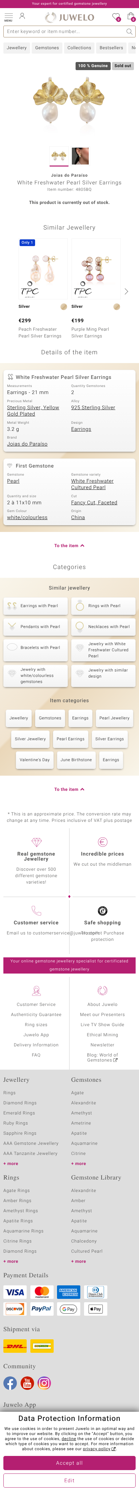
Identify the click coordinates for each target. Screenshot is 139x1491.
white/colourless (27, 517)
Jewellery (17, 48)
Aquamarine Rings (23, 1231)
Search (129, 31)
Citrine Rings (17, 1241)
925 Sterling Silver (93, 408)
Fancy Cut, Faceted (94, 503)
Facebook (10, 1383)
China (78, 517)
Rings (9, 1093)
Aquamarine (84, 1143)
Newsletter (103, 1045)
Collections (79, 48)
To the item (66, 546)
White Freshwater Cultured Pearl (92, 485)
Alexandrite (83, 1103)
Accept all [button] (69, 1463)
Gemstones (47, 48)
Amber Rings (17, 1201)
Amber (78, 1201)
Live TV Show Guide (102, 1025)
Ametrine (81, 1123)
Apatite (79, 1133)
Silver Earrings (109, 739)
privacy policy (97, 1449)
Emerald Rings (19, 1113)
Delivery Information (36, 1045)
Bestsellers (111, 48)
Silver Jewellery (30, 739)
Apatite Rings (18, 1221)
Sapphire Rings (20, 1133)
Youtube (27, 1383)
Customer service (36, 923)
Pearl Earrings (71, 739)
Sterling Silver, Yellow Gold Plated (33, 411)
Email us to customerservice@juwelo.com (53, 933)
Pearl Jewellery (115, 718)
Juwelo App (36, 1035)
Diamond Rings (20, 1103)
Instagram (44, 1383)
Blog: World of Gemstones (102, 1058)
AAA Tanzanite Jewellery (30, 1154)
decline (69, 1439)
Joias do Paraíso (27, 444)
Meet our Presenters (102, 1015)
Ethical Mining (102, 1035)
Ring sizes (36, 1025)
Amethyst (81, 1113)
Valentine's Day (35, 760)
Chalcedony (84, 1241)
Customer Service (36, 1005)
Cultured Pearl (87, 1251)
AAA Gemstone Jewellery (31, 1143)
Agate (77, 1093)
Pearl (13, 481)
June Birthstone (76, 760)
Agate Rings (16, 1191)
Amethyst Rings (20, 1211)
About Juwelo (102, 1005)
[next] (125, 291)
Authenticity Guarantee (36, 1015)
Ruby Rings (15, 1123)
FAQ (36, 1055)
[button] (8, 17)
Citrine (78, 1154)
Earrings (81, 429)
